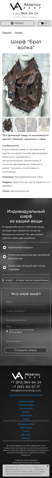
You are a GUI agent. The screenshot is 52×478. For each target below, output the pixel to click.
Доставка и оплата (26, 424)
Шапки (26, 412)
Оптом (26, 431)
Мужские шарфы (26, 401)
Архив (26, 419)
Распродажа (26, 415)
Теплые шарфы (26, 408)
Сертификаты (26, 427)
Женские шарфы (26, 405)
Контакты (26, 438)
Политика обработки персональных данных (26, 395)
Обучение (26, 434)
